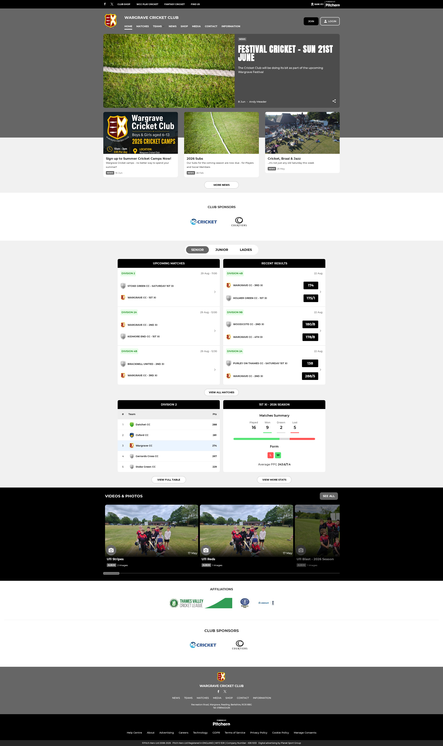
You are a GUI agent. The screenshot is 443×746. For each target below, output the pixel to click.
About (151, 732)
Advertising (166, 732)
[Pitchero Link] (333, 6)
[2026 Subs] (221, 133)
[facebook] (104, 4)
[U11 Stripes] (151, 531)
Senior (197, 250)
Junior (221, 250)
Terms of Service (235, 732)
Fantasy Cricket (174, 4)
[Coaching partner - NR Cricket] (204, 222)
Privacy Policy (258, 732)
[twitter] (112, 4)
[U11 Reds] (246, 531)
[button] (128, 26)
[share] (334, 101)
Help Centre (134, 732)
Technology (200, 732)
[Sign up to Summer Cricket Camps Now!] (140, 133)
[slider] (111, 573)
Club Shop (123, 4)
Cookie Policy (280, 732)
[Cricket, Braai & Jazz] (302, 133)
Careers (183, 732)
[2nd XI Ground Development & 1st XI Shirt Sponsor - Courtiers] (239, 222)
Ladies (246, 250)
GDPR (216, 732)
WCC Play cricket (147, 4)
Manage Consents (305, 732)
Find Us (195, 4)
